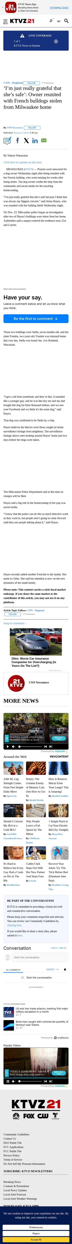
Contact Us (9, 1138)
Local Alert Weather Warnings (20, 1198)
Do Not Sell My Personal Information (24, 1163)
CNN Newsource (15, 127)
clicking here (14, 925)
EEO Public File (12, 1142)
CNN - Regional (35, 610)
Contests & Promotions (16, 1186)
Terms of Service (12, 1159)
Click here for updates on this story (22, 162)
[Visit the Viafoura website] (61, 1037)
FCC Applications (13, 1147)
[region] (36, 993)
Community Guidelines (16, 1134)
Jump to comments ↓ (14, 623)
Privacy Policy (11, 1155)
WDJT (28, 169)
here (19, 935)
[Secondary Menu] (8, 20)
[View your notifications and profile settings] (65, 969)
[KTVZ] (24, 20)
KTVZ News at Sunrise (27, 45)
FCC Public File (12, 1151)
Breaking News (12, 1181)
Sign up (62, 948)
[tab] (13, 969)
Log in (54, 948)
